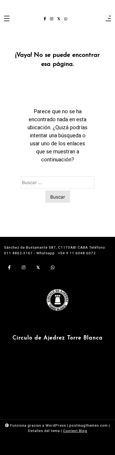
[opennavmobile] (108, 19)
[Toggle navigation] (6, 19)
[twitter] (58, 19)
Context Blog (75, 431)
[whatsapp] (65, 19)
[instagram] (51, 19)
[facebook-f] (45, 19)
